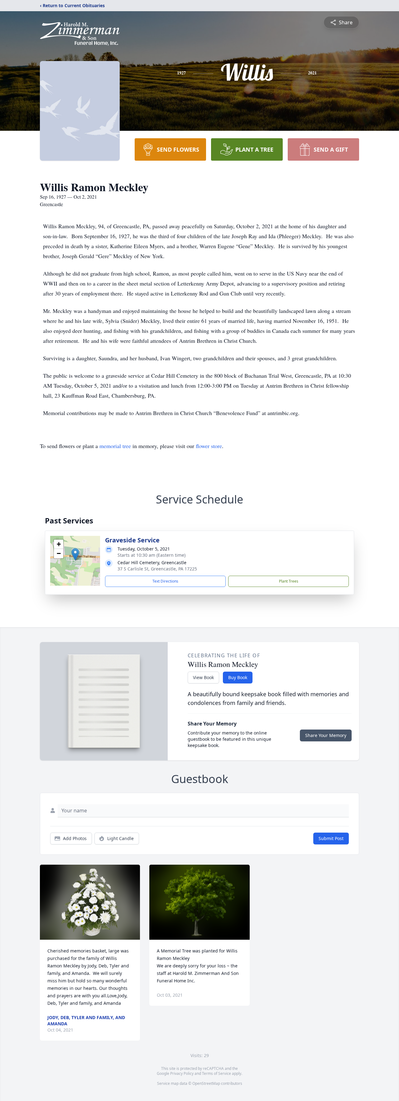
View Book (203, 677)
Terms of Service (216, 1073)
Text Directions (165, 581)
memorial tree (115, 446)
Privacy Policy (182, 1073)
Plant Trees (288, 581)
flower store (209, 446)
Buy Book (237, 677)
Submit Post (331, 838)
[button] (75, 554)
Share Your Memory (325, 735)
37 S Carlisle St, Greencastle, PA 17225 (157, 569)
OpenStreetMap (206, 1083)
